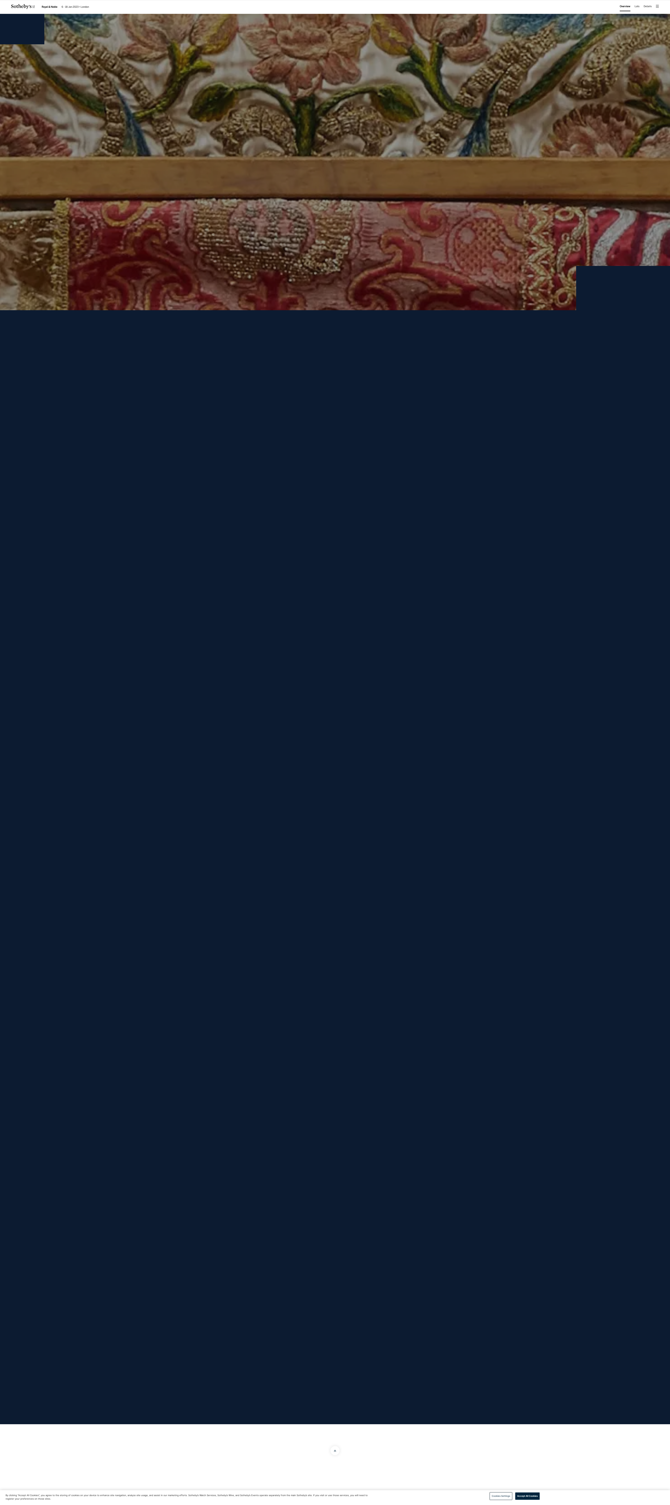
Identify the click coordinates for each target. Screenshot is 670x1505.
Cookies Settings (501, 1496)
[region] (335, 1497)
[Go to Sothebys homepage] (23, 7)
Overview (625, 6)
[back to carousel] (335, 477)
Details (648, 6)
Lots (637, 6)
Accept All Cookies (527, 1496)
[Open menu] (657, 7)
